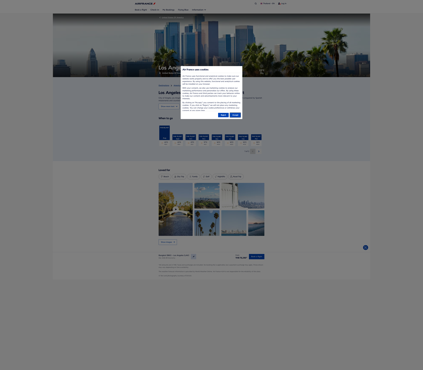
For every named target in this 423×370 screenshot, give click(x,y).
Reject (223, 115)
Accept (235, 115)
